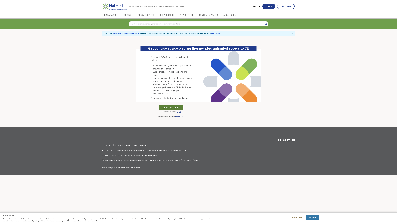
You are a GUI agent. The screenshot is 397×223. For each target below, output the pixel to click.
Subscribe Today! (172, 107)
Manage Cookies (297, 217)
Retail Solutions (164, 150)
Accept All (312, 217)
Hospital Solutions (152, 150)
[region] (198, 217)
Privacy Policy (152, 155)
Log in (179, 112)
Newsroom (143, 145)
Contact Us (128, 155)
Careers (135, 145)
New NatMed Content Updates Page (126, 33)
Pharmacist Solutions (123, 150)
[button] (256, 6)
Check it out (215, 33)
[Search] (265, 23)
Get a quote (179, 116)
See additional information (190, 160)
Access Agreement (140, 155)
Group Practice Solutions (179, 150)
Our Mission (119, 145)
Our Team (127, 145)
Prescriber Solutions (137, 150)
